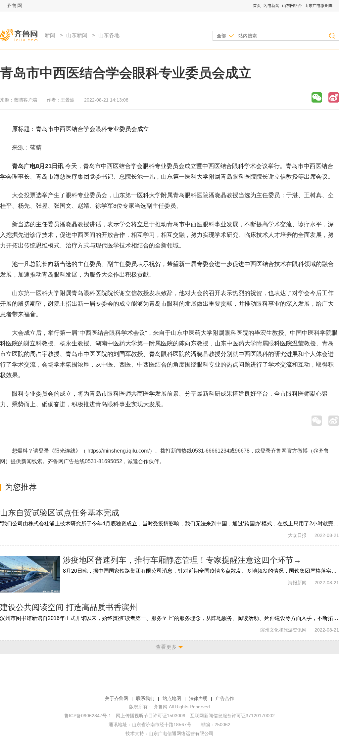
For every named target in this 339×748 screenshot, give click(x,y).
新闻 (50, 35)
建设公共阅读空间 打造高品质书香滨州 (68, 607)
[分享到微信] (317, 97)
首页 (257, 5)
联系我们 (145, 698)
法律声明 (198, 698)
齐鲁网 (15, 6)
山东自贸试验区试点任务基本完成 (59, 512)
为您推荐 (21, 486)
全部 (221, 35)
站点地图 (172, 698)
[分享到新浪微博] (333, 97)
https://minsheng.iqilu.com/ (118, 451)
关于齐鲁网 (116, 698)
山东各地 (109, 35)
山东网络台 (292, 5)
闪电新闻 (271, 5)
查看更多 (166, 647)
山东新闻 (76, 35)
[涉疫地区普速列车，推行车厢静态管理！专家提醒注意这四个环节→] (30, 574)
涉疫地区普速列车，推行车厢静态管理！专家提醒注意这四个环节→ (182, 559)
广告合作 (225, 698)
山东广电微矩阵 (318, 5)
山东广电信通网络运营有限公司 (181, 733)
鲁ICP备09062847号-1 (87, 715)
